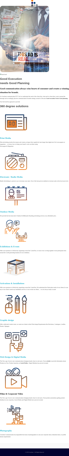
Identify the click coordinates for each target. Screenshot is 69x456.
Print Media (5, 138)
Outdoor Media (7, 212)
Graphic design (7, 320)
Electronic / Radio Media (11, 177)
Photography (6, 430)
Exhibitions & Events (9, 246)
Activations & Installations (12, 283)
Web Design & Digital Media (13, 357)
